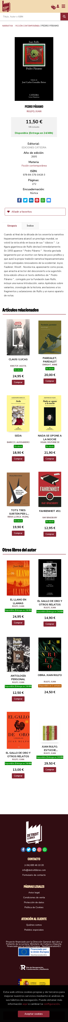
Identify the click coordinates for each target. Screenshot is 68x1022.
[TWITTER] (28, 849)
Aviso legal (34, 892)
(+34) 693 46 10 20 (34, 865)
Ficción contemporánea (27, 25)
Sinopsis (12, 225)
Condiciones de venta (34, 897)
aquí (25, 1004)
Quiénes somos (34, 924)
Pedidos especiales (34, 929)
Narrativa (7, 25)
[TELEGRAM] (34, 849)
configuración (51, 1004)
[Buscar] (64, 16)
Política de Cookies (34, 907)
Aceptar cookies (34, 1013)
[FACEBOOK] (23, 849)
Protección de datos (34, 902)
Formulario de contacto (34, 875)
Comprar (18, 382)
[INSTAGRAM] (39, 849)
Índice (30, 225)
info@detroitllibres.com (34, 870)
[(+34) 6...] (44, 849)
